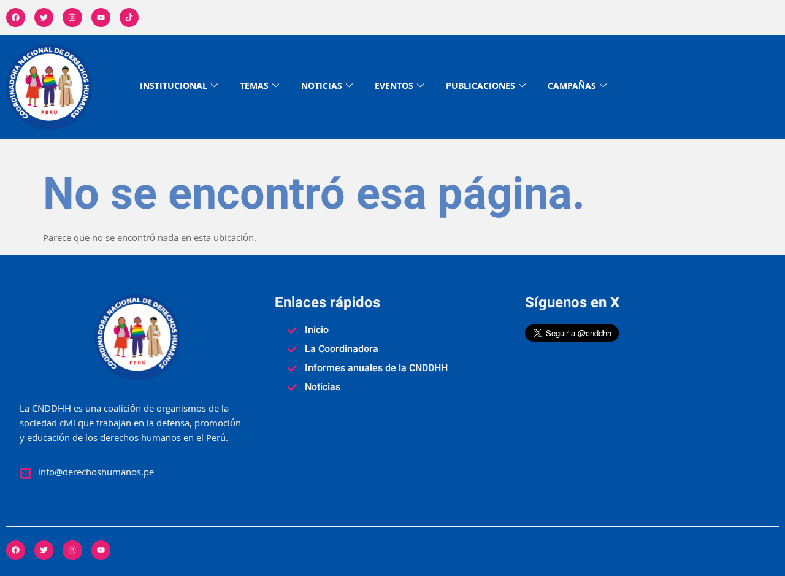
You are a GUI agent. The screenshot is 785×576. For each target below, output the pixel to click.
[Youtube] (100, 17)
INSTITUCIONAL (173, 87)
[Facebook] (15, 17)
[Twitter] (43, 17)
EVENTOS (394, 87)
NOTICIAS (321, 87)
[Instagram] (72, 17)
